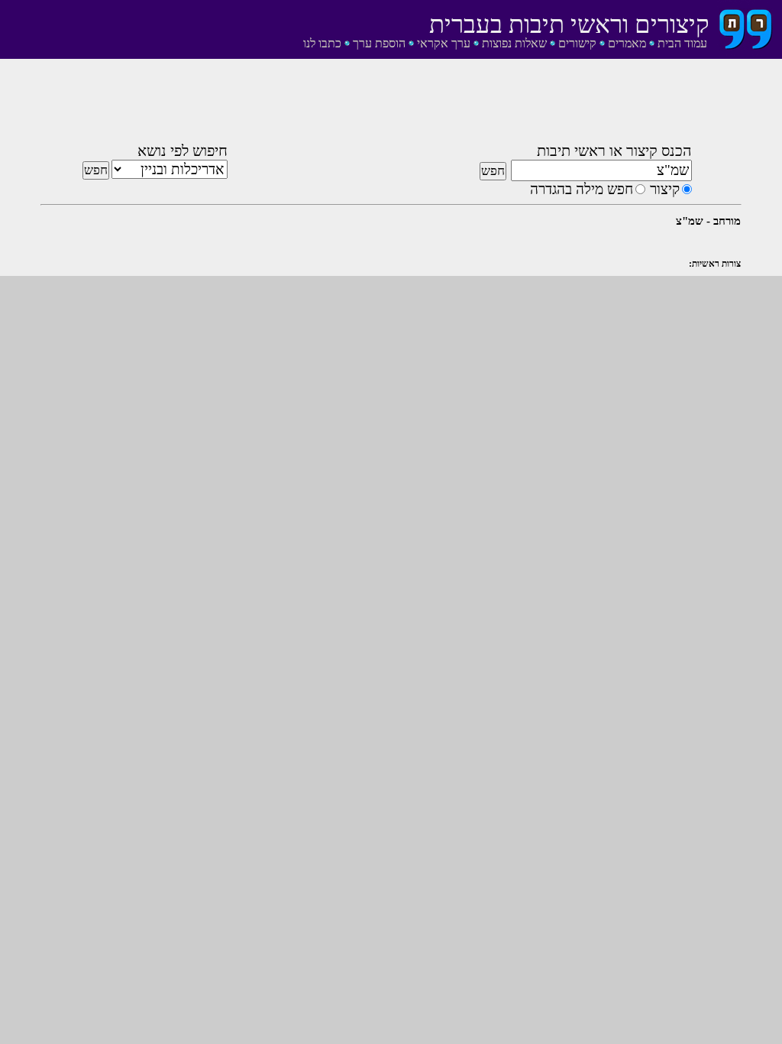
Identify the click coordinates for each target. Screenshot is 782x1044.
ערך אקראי (443, 43)
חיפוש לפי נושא (182, 150)
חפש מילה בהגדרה (581, 189)
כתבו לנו (322, 43)
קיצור (665, 189)
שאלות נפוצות (514, 43)
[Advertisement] (391, 104)
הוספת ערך (379, 43)
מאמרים (627, 43)
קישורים (577, 43)
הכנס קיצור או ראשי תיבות (614, 150)
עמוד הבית (682, 43)
